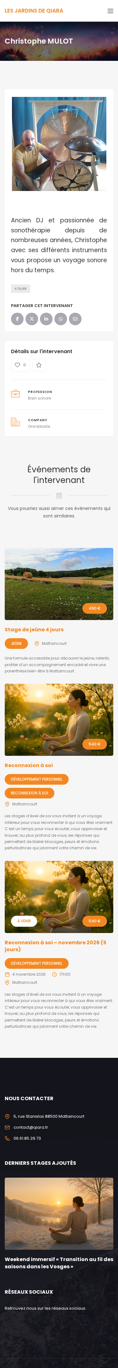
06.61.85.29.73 (27, 1138)
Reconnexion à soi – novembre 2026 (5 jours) (55, 946)
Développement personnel (36, 779)
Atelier (20, 289)
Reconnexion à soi (29, 765)
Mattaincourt (54, 643)
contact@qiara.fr (31, 1127)
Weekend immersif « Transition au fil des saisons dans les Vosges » (59, 1263)
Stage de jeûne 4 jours (34, 629)
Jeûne (16, 643)
